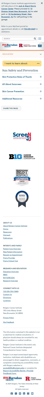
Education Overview (11, 272)
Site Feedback (8, 322)
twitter (15, 393)
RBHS (5, 275)
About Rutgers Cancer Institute (15, 226)
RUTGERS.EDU (9, 278)
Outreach (6, 235)
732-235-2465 (29, 29)
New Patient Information (12, 252)
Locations (7, 300)
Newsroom (7, 232)
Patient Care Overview (12, 249)
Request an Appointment (12, 255)
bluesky (20, 393)
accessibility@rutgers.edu (13, 368)
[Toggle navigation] (39, 38)
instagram (28, 393)
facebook (11, 393)
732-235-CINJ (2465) (11, 291)
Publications (8, 238)
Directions (7, 297)
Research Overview (10, 281)
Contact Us (7, 294)
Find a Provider (9, 258)
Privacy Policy (8, 318)
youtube (32, 393)
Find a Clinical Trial (10, 261)
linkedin (24, 393)
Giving (5, 229)
